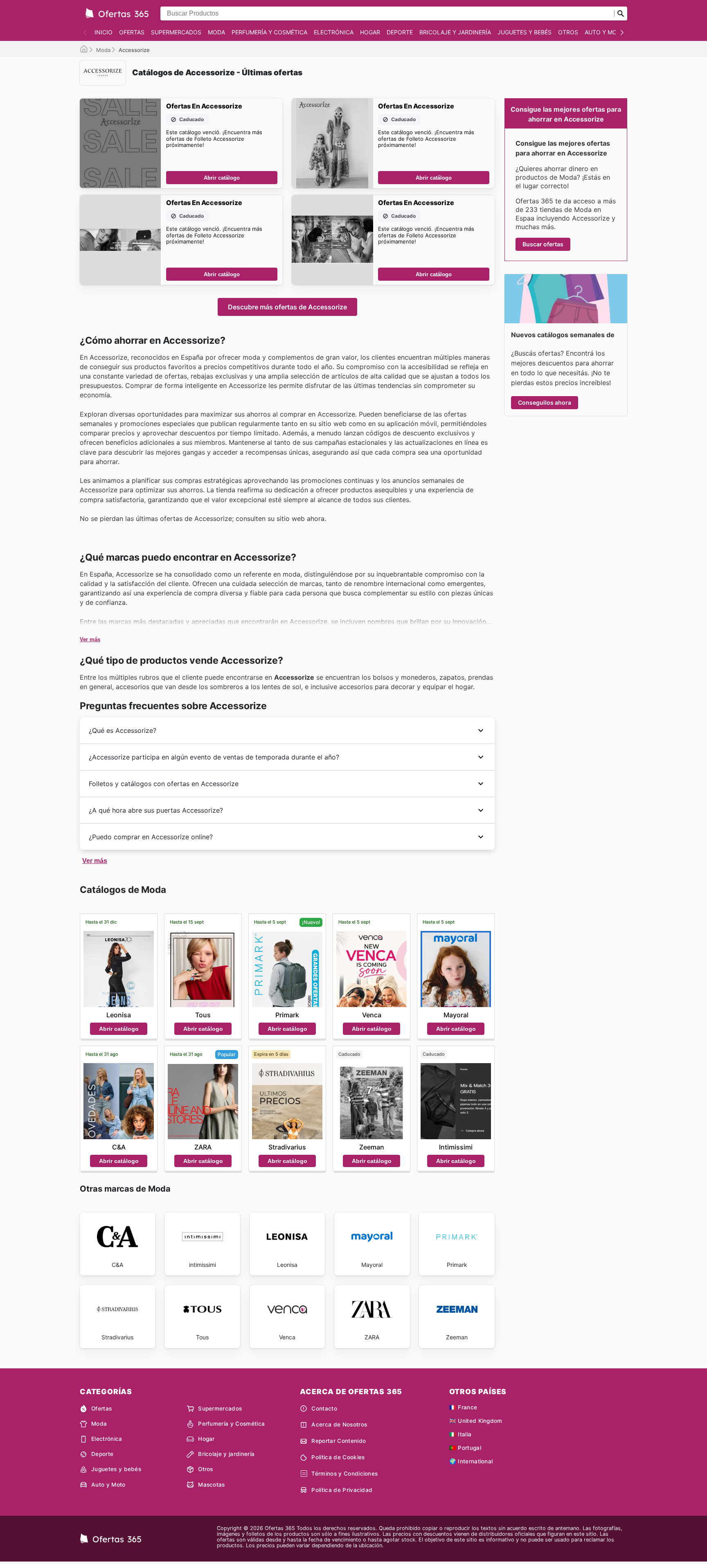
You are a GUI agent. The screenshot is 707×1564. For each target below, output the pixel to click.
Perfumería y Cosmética (269, 32)
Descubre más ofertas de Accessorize (287, 307)
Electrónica (334, 32)
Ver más (90, 639)
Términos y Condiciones (344, 1473)
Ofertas (131, 32)
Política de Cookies (338, 1457)
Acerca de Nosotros (339, 1424)
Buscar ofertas (542, 244)
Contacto (324, 1408)
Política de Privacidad (341, 1490)
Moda (216, 32)
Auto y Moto (605, 32)
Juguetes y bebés (525, 32)
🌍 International (471, 1461)
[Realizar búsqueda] (620, 13)
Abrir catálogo (222, 178)
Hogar (370, 32)
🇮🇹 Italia (460, 1434)
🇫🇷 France (463, 1407)
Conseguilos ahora (544, 402)
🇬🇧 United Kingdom (475, 1421)
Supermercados (176, 32)
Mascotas (211, 1484)
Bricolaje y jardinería (455, 32)
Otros (568, 32)
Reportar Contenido (338, 1441)
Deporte (400, 32)
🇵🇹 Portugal (465, 1448)
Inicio (104, 32)
